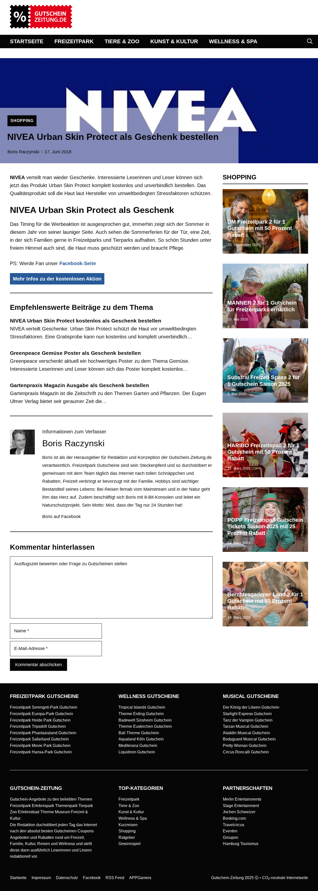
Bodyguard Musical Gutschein (249, 739)
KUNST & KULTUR (174, 41)
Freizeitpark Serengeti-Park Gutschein (43, 707)
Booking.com (234, 818)
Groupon (230, 837)
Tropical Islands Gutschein (142, 707)
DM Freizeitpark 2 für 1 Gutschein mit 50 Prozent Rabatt (259, 228)
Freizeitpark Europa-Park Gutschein (41, 714)
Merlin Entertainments (242, 799)
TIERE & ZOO (122, 41)
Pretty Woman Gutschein (245, 745)
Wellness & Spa (133, 818)
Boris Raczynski (23, 151)
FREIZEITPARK (74, 41)
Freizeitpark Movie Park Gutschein (40, 745)
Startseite (18, 878)
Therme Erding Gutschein (141, 714)
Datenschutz (67, 878)
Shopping (127, 831)
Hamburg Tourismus (240, 844)
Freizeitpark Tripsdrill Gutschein (38, 726)
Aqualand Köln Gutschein (141, 739)
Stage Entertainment (241, 806)
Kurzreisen (128, 825)
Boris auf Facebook (61, 516)
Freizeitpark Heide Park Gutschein (40, 720)
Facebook (92, 878)
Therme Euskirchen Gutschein (145, 726)
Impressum (41, 878)
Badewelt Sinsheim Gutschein (145, 720)
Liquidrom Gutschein (137, 752)
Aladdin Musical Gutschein (246, 733)
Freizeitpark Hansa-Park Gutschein (41, 752)
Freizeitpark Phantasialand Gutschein (43, 733)
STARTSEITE (26, 41)
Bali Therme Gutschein (139, 733)
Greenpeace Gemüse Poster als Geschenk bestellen (75, 353)
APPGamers (140, 878)
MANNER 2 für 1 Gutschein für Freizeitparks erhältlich (262, 306)
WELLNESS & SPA (233, 41)
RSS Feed (115, 878)
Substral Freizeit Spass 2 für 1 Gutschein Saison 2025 (263, 380)
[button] (310, 41)
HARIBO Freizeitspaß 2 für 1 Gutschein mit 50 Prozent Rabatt (263, 452)
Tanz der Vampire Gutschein (248, 720)
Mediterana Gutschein (138, 745)
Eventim (230, 831)
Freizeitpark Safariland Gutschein (39, 739)
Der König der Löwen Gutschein (251, 707)
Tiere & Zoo (129, 806)
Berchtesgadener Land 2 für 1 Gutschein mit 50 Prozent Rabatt (265, 601)
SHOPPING (22, 121)
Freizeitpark (129, 799)
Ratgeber (127, 837)
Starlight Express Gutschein (247, 714)
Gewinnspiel (130, 844)
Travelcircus (233, 825)
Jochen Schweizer (239, 812)
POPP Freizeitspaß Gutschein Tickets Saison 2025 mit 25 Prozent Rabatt (265, 526)
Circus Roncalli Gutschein (246, 752)
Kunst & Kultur (131, 812)
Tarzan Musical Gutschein (245, 726)
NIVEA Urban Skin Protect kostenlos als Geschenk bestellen (85, 321)
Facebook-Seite (77, 263)
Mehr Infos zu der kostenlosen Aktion (57, 279)
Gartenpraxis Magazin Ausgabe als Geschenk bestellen (79, 385)
